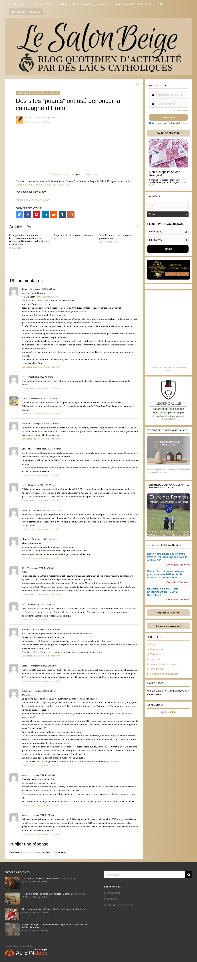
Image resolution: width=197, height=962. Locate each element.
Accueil (12, 4)
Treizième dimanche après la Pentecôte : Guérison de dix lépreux (54, 894)
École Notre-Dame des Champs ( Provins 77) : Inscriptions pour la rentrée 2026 (167, 557)
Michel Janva (34, 117)
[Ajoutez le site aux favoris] (168, 712)
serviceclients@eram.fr (48, 297)
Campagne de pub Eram (62, 174)
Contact (62, 4)
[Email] (70, 214)
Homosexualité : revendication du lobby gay (38, 93)
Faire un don (157, 649)
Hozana (176, 371)
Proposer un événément (168, 626)
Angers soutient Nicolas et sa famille (74, 235)
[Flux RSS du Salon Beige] (171, 712)
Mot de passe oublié (179, 110)
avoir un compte (29, 852)
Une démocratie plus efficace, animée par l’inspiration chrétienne (53, 909)
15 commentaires (32, 122)
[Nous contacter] (165, 712)
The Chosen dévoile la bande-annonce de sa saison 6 (48, 878)
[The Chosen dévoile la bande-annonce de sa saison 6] (12, 888)
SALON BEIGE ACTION (168, 133)
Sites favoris (157, 669)
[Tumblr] (62, 214)
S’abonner (156, 654)
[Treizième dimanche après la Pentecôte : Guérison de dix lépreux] (12, 903)
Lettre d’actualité (82, 4)
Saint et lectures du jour (163, 664)
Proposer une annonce (169, 612)
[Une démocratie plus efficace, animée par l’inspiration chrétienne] (12, 919)
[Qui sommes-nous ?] (162, 712)
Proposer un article (125, 4)
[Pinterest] (36, 214)
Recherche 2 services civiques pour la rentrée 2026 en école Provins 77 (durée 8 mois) (165, 574)
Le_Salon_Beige (89, 174)
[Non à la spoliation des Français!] (168, 166)
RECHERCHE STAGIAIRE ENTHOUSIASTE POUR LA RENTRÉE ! (163, 592)
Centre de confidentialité (164, 674)
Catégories (156, 659)
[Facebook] (27, 214)
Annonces (102, 4)
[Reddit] (53, 214)
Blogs (22, 4)
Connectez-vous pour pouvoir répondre (41, 367)
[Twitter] (19, 214)
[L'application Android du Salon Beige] (174, 712)
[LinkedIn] (45, 214)
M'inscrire (184, 123)
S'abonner (110, 899)
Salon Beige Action (41, 4)
